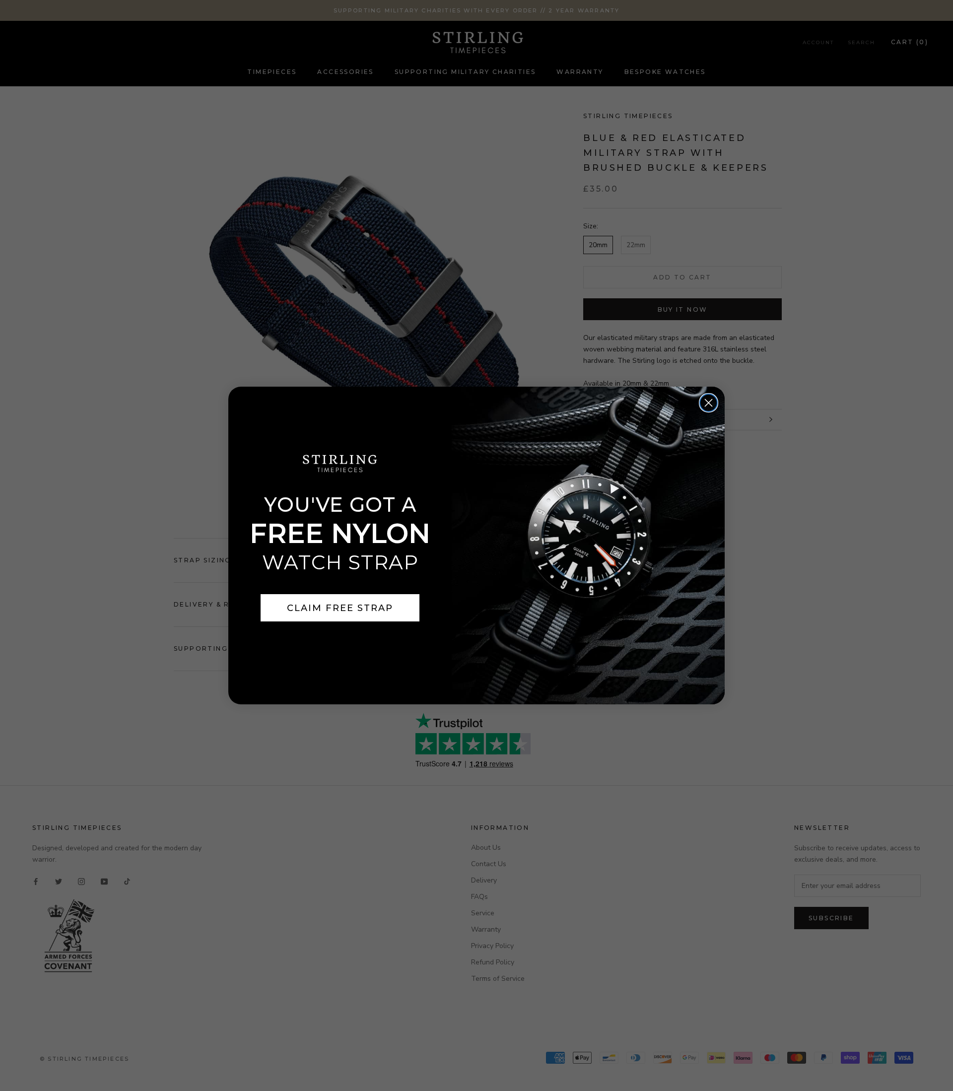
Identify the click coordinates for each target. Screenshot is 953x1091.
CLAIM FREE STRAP (340, 608)
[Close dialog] (708, 402)
